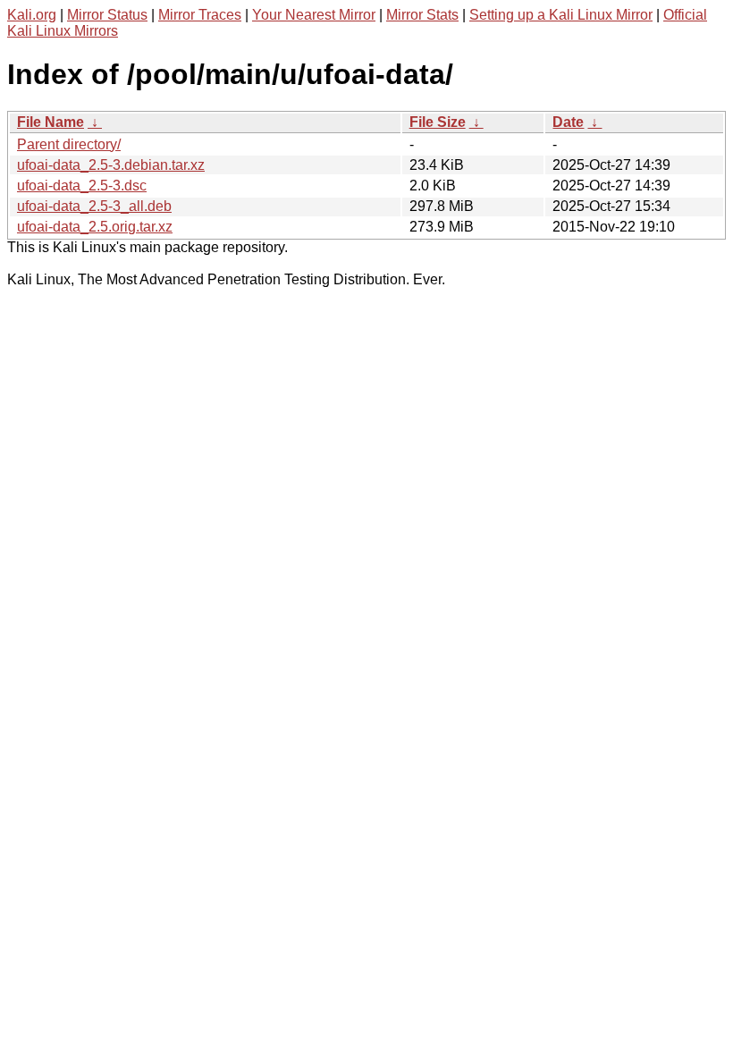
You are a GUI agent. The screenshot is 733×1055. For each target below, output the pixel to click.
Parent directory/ (69, 144)
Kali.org (31, 14)
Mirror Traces (199, 14)
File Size (437, 122)
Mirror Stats (422, 14)
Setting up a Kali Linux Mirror (561, 14)
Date (568, 122)
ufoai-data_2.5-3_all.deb (94, 206)
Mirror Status (107, 14)
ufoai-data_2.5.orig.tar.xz (95, 226)
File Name (50, 122)
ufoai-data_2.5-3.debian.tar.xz (111, 165)
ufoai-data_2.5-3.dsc (82, 185)
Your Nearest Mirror (313, 14)
